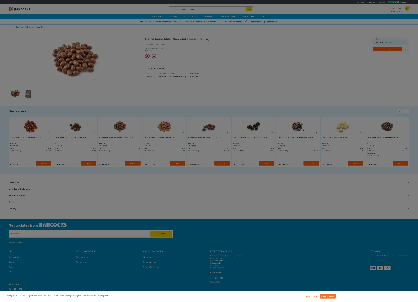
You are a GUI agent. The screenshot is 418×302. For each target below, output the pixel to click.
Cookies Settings (312, 296)
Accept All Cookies (327, 296)
